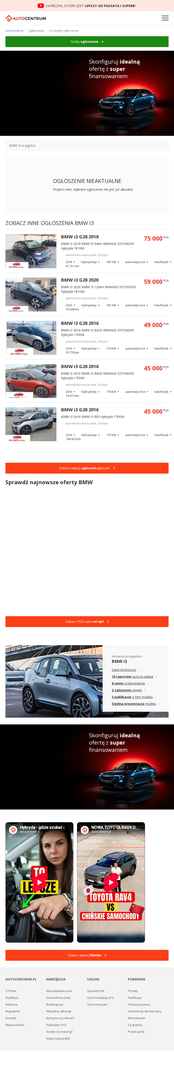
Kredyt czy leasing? (59, 1032)
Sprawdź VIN (95, 991)
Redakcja (11, 998)
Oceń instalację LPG (100, 998)
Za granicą (135, 1025)
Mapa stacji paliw (58, 1038)
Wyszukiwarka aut (59, 991)
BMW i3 (15, 145)
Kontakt (10, 1018)
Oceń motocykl (97, 1004)
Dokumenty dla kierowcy (145, 1011)
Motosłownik (136, 1018)
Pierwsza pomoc (139, 1004)
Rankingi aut (54, 1004)
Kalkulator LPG (56, 1025)
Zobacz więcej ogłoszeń (84, 468)
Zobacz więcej (84, 955)
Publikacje (135, 998)
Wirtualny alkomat (58, 1011)
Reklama (11, 1004)
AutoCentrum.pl (25, 18)
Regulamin (12, 1011)
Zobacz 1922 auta (84, 621)
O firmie (10, 991)
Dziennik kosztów (58, 998)
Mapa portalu (14, 1025)
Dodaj (84, 41)
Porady (133, 991)
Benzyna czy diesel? (60, 1018)
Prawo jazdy (136, 1032)
